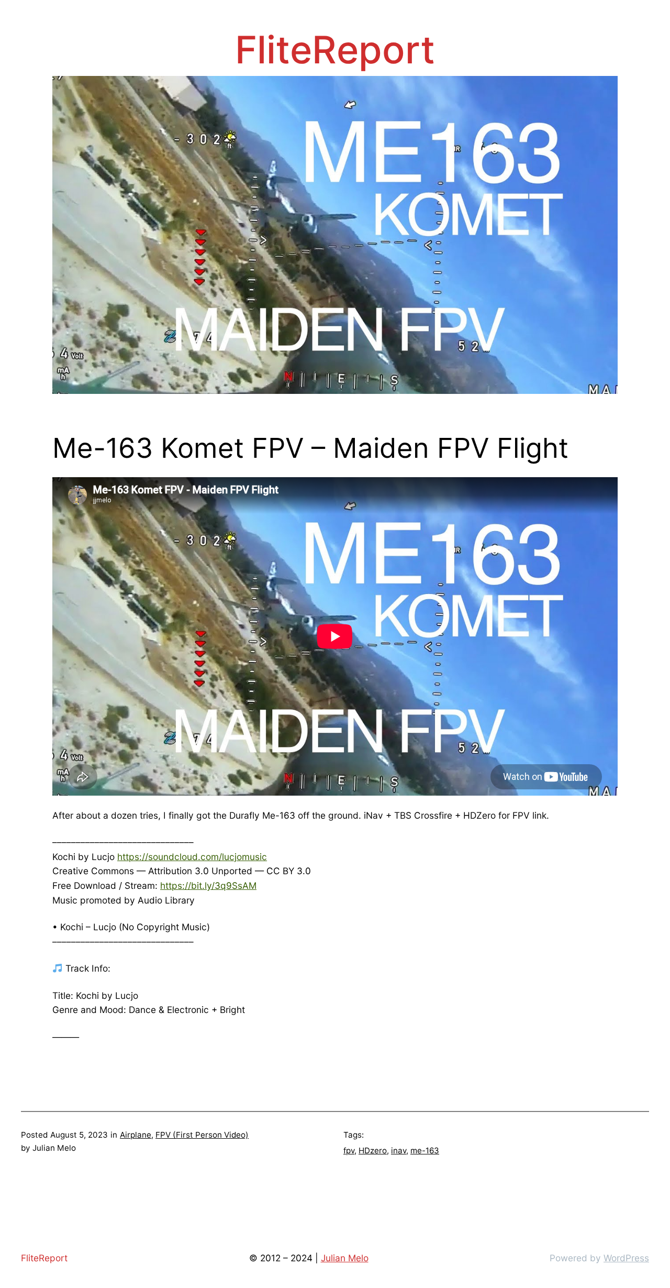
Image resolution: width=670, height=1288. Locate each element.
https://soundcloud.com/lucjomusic (192, 856)
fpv (348, 1150)
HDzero (373, 1150)
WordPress (626, 1257)
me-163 (424, 1150)
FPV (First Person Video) (202, 1135)
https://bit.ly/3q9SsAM (208, 885)
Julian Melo (344, 1257)
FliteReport (335, 49)
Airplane (135, 1135)
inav (398, 1150)
